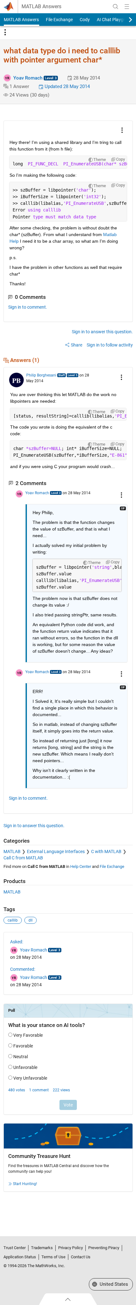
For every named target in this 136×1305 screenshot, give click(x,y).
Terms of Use (53, 1257)
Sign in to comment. (27, 307)
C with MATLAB (106, 851)
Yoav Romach (27, 78)
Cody (85, 19)
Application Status (19, 1257)
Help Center (80, 866)
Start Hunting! (25, 1184)
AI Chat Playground (116, 19)
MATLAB (12, 851)
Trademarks (42, 1247)
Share (76, 344)
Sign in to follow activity (110, 344)
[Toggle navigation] (5, 32)
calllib (13, 920)
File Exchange (59, 19)
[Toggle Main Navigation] (126, 6)
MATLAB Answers (41, 6)
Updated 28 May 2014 (66, 86)
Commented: (22, 969)
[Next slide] (125, 19)
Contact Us (80, 1257)
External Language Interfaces (56, 851)
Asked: (16, 941)
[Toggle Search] (115, 6)
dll (30, 920)
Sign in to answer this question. (102, 331)
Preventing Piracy (103, 1247)
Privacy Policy (70, 1247)
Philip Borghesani (41, 375)
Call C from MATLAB (23, 857)
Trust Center (14, 1247)
